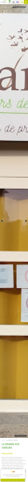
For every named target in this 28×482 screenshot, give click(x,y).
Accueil (3, 440)
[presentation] (2, 221)
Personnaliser (12, 480)
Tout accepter (21, 480)
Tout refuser (4, 480)
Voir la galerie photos (20, 7)
